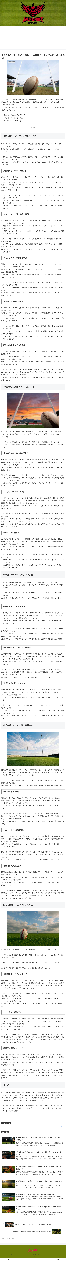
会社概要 (33, 1257)
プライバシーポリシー (33, 1254)
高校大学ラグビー (7, 1123)
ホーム (11, 1254)
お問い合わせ (54, 1254)
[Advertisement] (33, 38)
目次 (31, 127)
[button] (61, 623)
